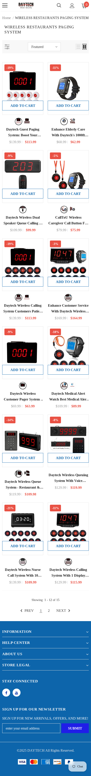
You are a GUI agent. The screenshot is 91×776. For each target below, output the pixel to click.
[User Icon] (72, 5)
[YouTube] (17, 693)
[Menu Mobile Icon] (5, 5)
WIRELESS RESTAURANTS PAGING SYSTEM (52, 18)
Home (6, 18)
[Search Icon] (59, 5)
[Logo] (25, 5)
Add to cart (22, 106)
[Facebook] (6, 693)
